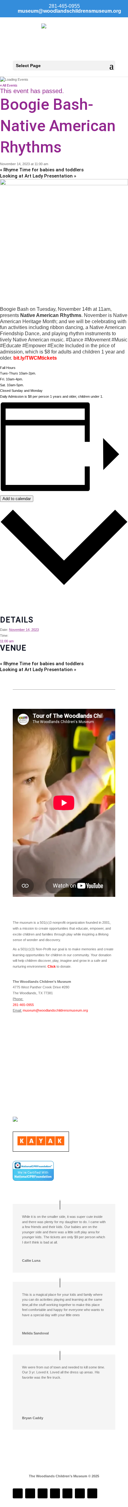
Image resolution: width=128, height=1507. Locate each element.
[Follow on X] (80, 1493)
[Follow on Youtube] (67, 1493)
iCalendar (7, 601)
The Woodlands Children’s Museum (26, 658)
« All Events (8, 85)
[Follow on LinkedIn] (43, 1493)
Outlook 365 (9, 607)
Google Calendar (12, 595)
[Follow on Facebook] (18, 1493)
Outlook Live (9, 613)
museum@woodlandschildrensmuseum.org (55, 1010)
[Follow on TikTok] (55, 1493)
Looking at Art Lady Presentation (38, 176)
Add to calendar (16, 498)
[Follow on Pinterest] (92, 1493)
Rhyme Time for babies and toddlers (42, 170)
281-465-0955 (23, 1005)
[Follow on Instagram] (30, 1493)
